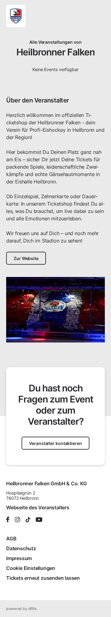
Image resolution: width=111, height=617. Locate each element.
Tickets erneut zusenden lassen (43, 578)
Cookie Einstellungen (30, 568)
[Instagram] (17, 520)
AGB (11, 538)
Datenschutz (21, 548)
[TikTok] (28, 520)
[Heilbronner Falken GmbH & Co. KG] (16, 16)
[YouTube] (39, 520)
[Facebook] (7, 520)
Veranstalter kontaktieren (55, 443)
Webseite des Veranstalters (37, 507)
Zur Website (26, 258)
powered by (17, 608)
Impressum (19, 558)
